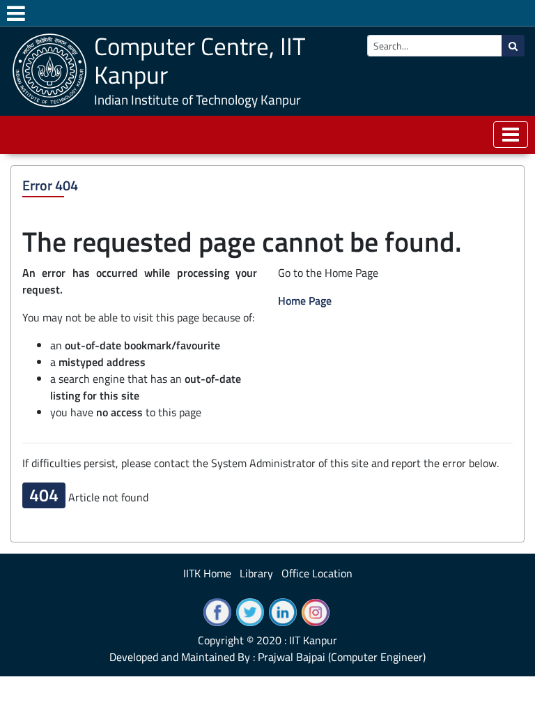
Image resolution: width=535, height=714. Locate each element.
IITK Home (207, 573)
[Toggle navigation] (510, 134)
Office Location (316, 573)
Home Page (305, 300)
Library (256, 573)
